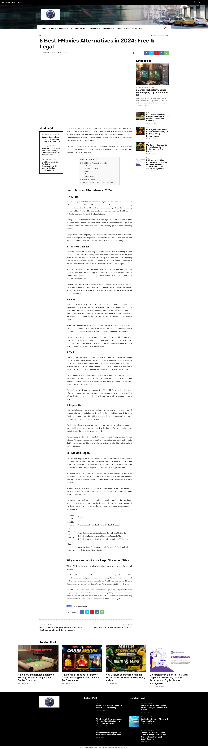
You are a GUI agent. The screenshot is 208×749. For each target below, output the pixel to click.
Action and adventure (147, 703)
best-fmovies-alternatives (80, 606)
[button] (165, 28)
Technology (45, 134)
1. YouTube (88, 166)
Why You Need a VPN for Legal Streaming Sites (99, 182)
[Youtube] (203, 2)
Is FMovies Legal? (88, 179)
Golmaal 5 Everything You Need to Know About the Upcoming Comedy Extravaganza (61, 628)
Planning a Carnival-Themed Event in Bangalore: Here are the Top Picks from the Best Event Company (153, 736)
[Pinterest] (156, 53)
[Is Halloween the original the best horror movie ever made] (89, 735)
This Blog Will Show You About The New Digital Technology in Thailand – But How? (109, 721)
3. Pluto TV (88, 171)
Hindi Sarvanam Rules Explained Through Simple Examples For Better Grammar (51, 151)
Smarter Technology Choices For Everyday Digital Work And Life (51, 139)
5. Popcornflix (89, 176)
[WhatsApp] (166, 53)
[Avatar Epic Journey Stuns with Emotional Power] (134, 721)
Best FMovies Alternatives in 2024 (94, 163)
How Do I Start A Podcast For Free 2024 (113, 627)
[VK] (161, 53)
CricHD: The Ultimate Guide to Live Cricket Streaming (109, 707)
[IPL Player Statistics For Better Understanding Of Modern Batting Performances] (140, 131)
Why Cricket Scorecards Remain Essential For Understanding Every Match (156, 148)
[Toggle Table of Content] (114, 160)
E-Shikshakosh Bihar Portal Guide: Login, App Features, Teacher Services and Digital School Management (156, 164)
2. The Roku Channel (91, 168)
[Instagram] (194, 2)
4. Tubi (87, 174)
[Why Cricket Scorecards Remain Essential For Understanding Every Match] (140, 146)
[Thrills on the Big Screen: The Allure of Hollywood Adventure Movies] (134, 708)
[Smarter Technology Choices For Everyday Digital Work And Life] (152, 74)
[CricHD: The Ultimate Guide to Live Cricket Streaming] (89, 708)
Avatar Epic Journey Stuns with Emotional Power (154, 720)
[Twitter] (199, 2)
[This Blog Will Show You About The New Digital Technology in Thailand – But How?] (89, 721)
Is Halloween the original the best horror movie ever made (108, 734)
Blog (40, 35)
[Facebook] (190, 2)
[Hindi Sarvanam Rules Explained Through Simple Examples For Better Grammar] (140, 116)
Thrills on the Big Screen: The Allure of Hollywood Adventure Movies (154, 708)
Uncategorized (100, 717)
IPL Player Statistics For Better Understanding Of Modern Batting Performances (50, 166)
